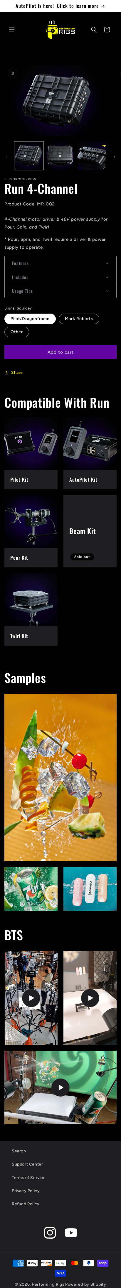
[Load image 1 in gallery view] (28, 155)
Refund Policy (26, 1203)
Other (17, 331)
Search (19, 1151)
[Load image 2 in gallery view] (60, 155)
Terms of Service (29, 1177)
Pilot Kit (19, 480)
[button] (11, 29)
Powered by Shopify (85, 1284)
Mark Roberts (79, 318)
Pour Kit (19, 558)
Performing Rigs (48, 1284)
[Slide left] (6, 157)
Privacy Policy (26, 1190)
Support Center (27, 1164)
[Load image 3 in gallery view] (92, 155)
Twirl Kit (19, 636)
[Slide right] (114, 157)
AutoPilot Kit (83, 480)
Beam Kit (82, 531)
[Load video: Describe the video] (31, 998)
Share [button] (17, 372)
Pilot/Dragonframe (30, 318)
